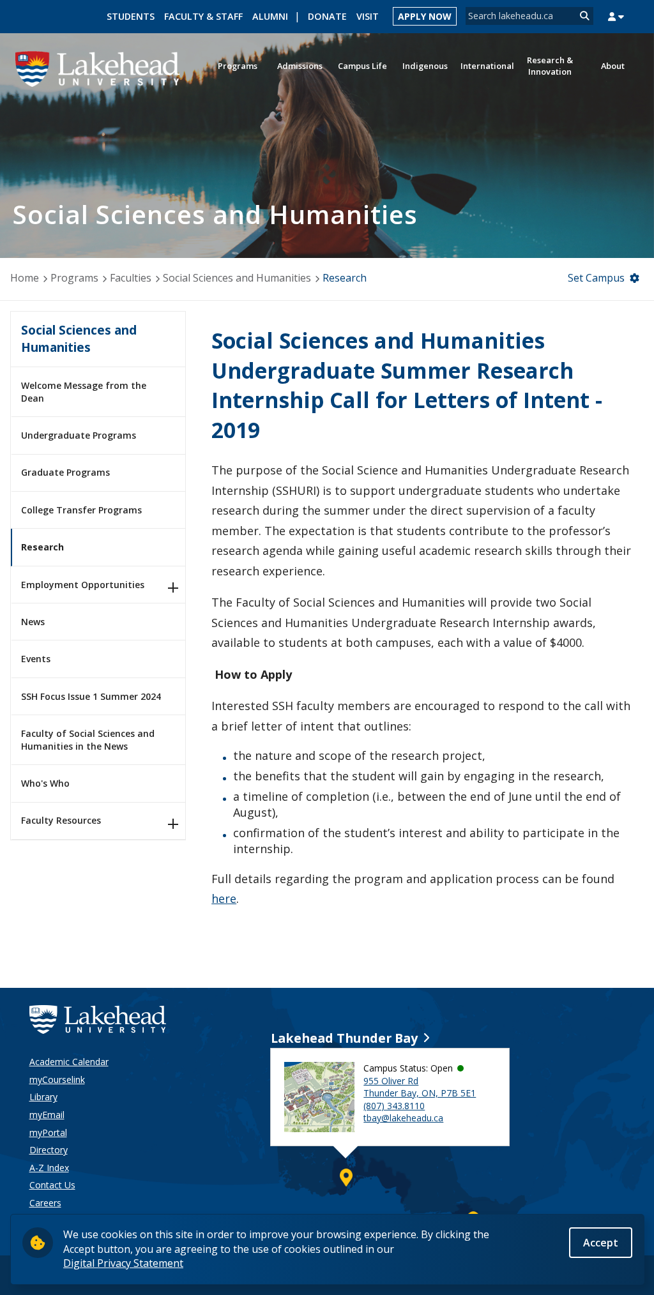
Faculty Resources (61, 820)
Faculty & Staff (203, 16)
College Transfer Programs (81, 510)
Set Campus (596, 278)
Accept (600, 1243)
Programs (74, 278)
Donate (327, 16)
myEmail (47, 1115)
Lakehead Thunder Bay (344, 1038)
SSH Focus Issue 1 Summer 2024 (91, 696)
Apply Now (425, 16)
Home (24, 278)
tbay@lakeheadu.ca (403, 1118)
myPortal (48, 1132)
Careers (45, 1203)
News (33, 622)
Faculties (130, 278)
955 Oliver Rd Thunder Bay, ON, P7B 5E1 (419, 1087)
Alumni (270, 16)
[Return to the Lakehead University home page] (98, 68)
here (223, 898)
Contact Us (52, 1185)
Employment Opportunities (82, 585)
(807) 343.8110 (394, 1106)
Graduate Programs (65, 472)
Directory (48, 1150)
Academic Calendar (69, 1062)
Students (131, 16)
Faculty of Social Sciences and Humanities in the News (88, 739)
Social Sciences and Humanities (237, 278)
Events (35, 659)
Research (42, 547)
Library (43, 1097)
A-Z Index (49, 1168)
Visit (367, 16)
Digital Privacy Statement (123, 1263)
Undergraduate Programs (78, 435)
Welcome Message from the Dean (83, 391)
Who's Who (45, 783)
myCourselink (57, 1079)
